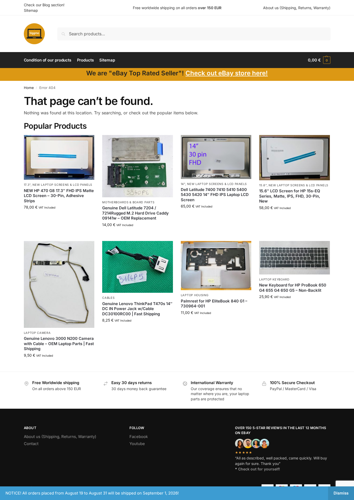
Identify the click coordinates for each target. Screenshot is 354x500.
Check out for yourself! (259, 469)
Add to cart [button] (59, 218)
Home (29, 88)
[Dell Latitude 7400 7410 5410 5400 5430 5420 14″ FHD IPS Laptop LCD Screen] (216, 157)
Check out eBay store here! (227, 73)
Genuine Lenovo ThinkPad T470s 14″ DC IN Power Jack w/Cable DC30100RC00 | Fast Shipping (137, 308)
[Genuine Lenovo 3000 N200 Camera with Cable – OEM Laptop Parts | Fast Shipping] (59, 284)
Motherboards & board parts (128, 202)
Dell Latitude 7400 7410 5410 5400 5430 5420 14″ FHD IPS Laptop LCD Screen (215, 194)
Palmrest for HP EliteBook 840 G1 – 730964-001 (214, 304)
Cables (108, 298)
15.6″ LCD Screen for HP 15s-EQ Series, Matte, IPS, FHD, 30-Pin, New (289, 196)
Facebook (138, 436)
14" (183, 184)
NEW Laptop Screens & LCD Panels (62, 185)
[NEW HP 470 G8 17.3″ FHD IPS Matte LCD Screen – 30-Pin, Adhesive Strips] (59, 157)
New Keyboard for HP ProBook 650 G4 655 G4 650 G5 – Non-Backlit (292, 288)
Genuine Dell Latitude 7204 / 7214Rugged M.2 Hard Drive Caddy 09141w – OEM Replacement (135, 213)
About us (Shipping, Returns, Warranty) (296, 7)
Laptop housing (195, 295)
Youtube (137, 443)
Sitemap (31, 10)
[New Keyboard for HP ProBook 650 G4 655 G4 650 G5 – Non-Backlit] (294, 258)
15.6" (263, 185)
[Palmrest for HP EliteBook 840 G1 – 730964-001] (216, 265)
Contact (31, 443)
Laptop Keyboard (274, 279)
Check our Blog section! (44, 5)
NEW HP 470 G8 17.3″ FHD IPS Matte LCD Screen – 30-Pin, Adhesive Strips (59, 195)
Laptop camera (37, 333)
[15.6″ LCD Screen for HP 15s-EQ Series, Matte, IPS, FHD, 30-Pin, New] (294, 157)
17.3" (27, 185)
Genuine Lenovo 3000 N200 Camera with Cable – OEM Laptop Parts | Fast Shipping (59, 343)
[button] (319, 60)
